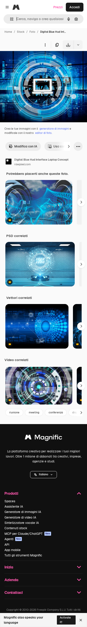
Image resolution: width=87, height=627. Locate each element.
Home (8, 32)
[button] (43, 474)
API (6, 545)
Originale (29, 59)
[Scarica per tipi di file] (78, 44)
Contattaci (13, 592)
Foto (32, 32)
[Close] (80, 620)
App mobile (12, 550)
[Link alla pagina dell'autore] (8, 162)
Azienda (11, 579)
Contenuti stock (15, 528)
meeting (34, 412)
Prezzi (58, 7)
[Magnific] (43, 438)
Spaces (9, 501)
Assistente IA (13, 506)
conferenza (56, 412)
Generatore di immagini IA (22, 512)
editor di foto (43, 133)
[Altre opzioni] (45, 44)
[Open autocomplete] (10, 19)
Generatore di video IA (20, 517)
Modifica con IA (25, 146)
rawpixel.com (22, 164)
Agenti (12, 539)
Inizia (8, 567)
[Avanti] (69, 146)
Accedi (74, 7)
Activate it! (65, 620)
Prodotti (11, 493)
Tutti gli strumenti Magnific (23, 555)
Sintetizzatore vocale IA (21, 523)
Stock (21, 32)
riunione (14, 412)
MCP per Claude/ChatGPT (27, 534)
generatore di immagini (54, 129)
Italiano (43, 474)
